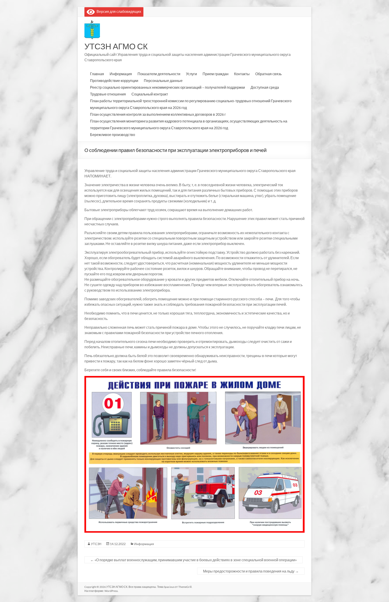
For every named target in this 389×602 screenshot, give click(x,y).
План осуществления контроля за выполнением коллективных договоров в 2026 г (158, 114)
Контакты (242, 74)
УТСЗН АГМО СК (116, 46)
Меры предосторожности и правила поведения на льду (251, 571)
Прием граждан (215, 74)
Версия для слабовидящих (118, 11)
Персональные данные (163, 80)
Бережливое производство (112, 134)
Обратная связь (268, 74)
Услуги (191, 74)
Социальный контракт (149, 94)
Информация (121, 74)
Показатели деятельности (159, 74)
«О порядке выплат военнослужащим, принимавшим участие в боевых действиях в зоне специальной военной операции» (193, 560)
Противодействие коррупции (114, 80)
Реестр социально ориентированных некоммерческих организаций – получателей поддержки (167, 87)
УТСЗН (96, 544)
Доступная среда (265, 87)
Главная (97, 74)
